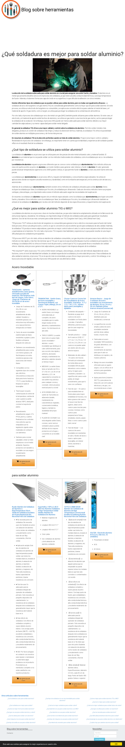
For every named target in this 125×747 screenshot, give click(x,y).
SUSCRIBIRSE (99, 739)
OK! (116, 744)
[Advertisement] (62, 34)
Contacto (10, 733)
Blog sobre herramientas (47, 10)
